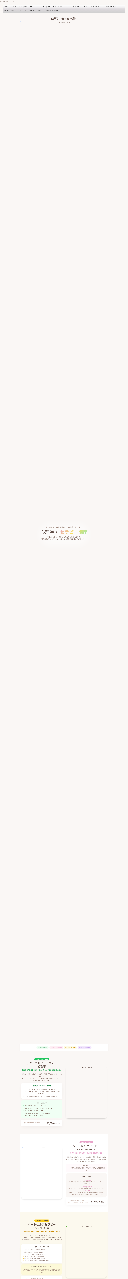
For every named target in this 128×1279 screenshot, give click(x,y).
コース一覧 (23, 11)
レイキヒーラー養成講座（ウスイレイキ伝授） (49, 7)
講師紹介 (32, 11)
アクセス (40, 11)
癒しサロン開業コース (10, 11)
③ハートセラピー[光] (70, 1047)
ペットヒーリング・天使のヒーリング (76, 7)
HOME (6, 7)
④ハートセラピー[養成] (84, 1047)
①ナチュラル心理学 (42, 1047)
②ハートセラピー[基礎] (56, 1047)
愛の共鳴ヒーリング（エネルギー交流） (22, 7)
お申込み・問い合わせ (52, 11)
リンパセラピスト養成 (109, 7)
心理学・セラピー (95, 7)
